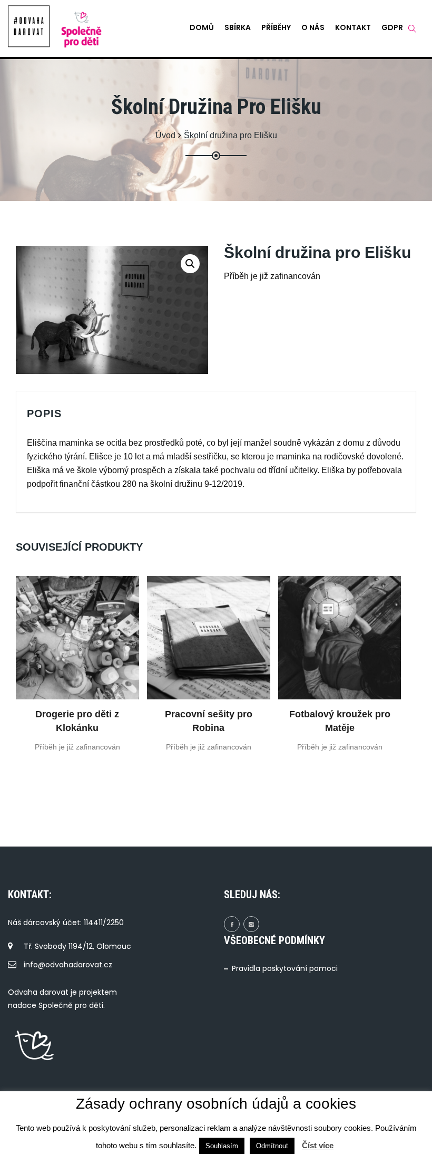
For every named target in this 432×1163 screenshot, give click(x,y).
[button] (190, 263)
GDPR (392, 27)
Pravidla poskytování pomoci (285, 968)
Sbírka (237, 27)
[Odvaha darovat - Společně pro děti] (29, 26)
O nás (313, 27)
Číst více (317, 1145)
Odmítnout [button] (272, 1146)
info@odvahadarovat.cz (68, 964)
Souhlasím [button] (221, 1146)
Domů (202, 27)
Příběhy (276, 27)
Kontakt (353, 27)
